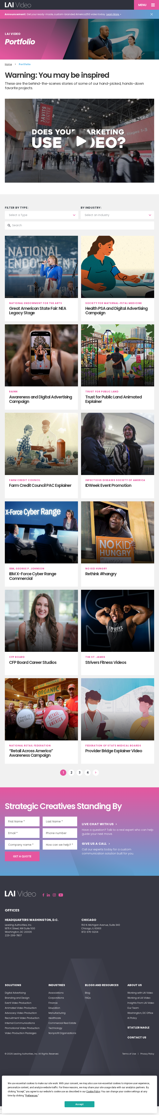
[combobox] (41, 215)
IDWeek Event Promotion (108, 485)
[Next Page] (96, 773)
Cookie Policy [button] (93, 1091)
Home (8, 64)
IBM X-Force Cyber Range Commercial (32, 576)
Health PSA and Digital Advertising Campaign (116, 311)
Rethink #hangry (101, 574)
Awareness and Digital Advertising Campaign (40, 399)
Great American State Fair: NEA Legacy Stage (37, 311)
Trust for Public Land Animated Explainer (113, 399)
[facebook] (43, 894)
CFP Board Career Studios (32, 662)
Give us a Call (94, 843)
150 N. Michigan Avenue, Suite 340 (100, 925)
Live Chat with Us (98, 824)
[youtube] (61, 894)
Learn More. (112, 14)
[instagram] (54, 894)
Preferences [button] (31, 1095)
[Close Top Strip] (152, 14)
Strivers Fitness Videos (105, 662)
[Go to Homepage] (18, 4)
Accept (79, 1104)
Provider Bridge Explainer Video (113, 751)
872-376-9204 (89, 932)
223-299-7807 (13, 935)
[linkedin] (48, 894)
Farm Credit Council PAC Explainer (40, 485)
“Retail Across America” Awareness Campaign (31, 753)
